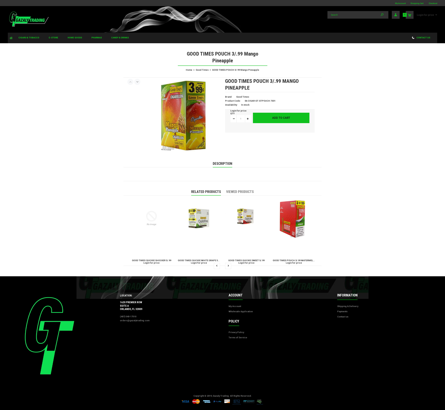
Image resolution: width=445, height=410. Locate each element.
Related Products (206, 192)
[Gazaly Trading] (29, 26)
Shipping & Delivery (347, 306)
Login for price (425, 15)
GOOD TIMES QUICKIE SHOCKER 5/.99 (151, 260)
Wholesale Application (241, 311)
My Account (400, 3)
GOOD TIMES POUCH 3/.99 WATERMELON (294, 260)
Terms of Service (238, 337)
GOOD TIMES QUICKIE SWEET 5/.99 (246, 260)
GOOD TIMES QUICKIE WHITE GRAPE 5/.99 (200, 260)
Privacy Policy (236, 332)
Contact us (342, 316)
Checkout (433, 3)
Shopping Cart (416, 3)
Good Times (242, 97)
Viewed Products (240, 192)
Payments (342, 311)
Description (222, 163)
